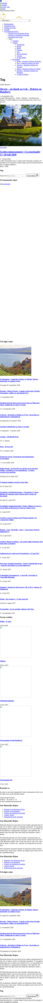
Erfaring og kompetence (12, 811)
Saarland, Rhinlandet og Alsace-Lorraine (14, 427)
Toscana (19, 56)
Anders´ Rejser (9, 815)
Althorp (3, 661)
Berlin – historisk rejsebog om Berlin (29, 61)
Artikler (15, 43)
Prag (18, 52)
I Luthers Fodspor (22, 74)
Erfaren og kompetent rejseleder (18, 35)
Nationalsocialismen (7, 701)
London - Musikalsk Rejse (9, 437)
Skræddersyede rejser (15, 37)
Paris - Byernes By (6, 447)
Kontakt (6, 30)
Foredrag (15, 41)
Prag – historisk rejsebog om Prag (28, 63)
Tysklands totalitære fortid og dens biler (14, 482)
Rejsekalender (8, 24)
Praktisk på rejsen (10, 28)
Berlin (19, 48)
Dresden (19, 50)
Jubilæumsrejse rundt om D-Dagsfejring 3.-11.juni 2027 (19, 553)
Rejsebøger (16, 59)
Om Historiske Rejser (11, 31)
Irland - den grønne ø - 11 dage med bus (14, 599)
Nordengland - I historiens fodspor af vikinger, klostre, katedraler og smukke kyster (19, 380)
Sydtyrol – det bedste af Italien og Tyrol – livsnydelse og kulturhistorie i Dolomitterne (19, 416)
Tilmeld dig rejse (9, 26)
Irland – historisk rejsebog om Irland (28, 69)
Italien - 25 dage (5, 621)
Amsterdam (20, 44)
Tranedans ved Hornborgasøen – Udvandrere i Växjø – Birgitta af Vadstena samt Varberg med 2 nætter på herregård (19, 494)
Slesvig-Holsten (22, 54)
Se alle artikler (21, 58)
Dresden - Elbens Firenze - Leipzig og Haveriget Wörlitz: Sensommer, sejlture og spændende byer (20, 392)
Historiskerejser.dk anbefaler (13, 817)
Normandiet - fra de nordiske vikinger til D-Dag (17, 609)
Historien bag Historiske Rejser (18, 33)
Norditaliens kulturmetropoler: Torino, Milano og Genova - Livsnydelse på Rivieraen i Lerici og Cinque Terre (21, 507)
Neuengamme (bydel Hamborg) (11, 740)
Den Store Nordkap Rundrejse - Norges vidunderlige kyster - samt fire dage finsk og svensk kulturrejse (21, 564)
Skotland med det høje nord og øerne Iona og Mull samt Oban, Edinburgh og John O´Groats (19, 404)
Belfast (19, 46)
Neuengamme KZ (6, 780)
